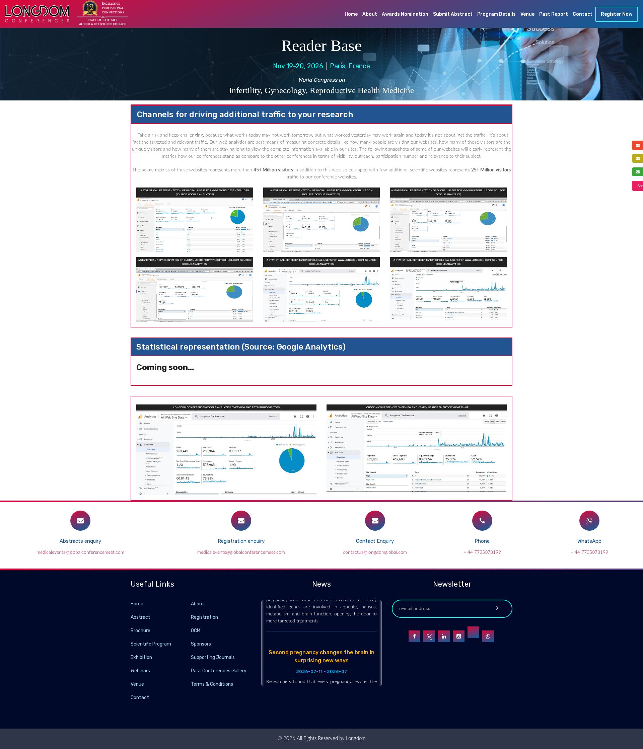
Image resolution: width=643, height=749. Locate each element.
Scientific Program (151, 644)
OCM (195, 630)
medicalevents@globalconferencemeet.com (80, 552)
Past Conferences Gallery (218, 671)
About (369, 14)
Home (351, 14)
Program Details (496, 14)
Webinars (140, 671)
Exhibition (141, 657)
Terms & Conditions (212, 684)
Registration (204, 617)
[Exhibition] (190, 657)
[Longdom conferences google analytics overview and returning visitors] (226, 452)
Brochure (140, 630)
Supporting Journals (213, 657)
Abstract (140, 617)
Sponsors (201, 644)
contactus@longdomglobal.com (375, 552)
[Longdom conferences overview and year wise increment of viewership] (417, 451)
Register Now (616, 14)
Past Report (553, 14)
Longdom (355, 738)
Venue (527, 14)
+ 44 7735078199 (482, 552)
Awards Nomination (405, 14)
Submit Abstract (453, 14)
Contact (582, 14)
